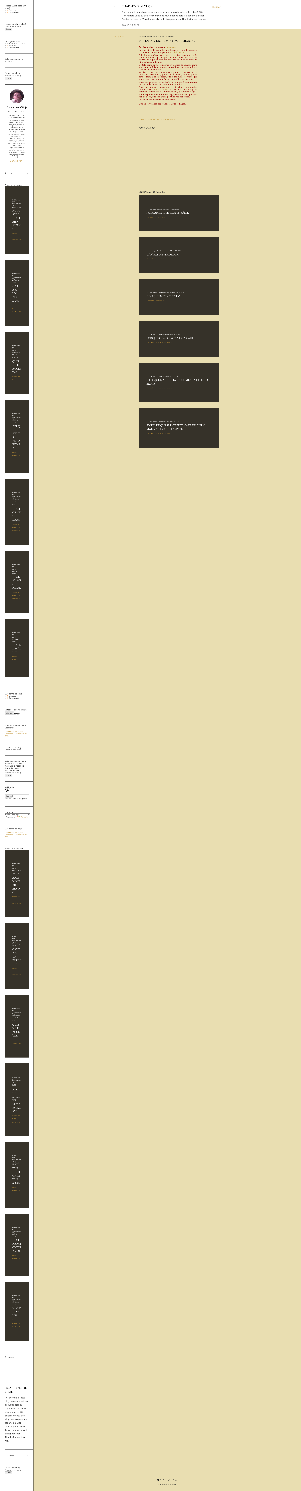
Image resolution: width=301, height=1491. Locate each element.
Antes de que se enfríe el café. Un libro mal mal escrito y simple (176, 427)
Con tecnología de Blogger (169, 1480)
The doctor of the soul (16, 512)
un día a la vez (160, 89)
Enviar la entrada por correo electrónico (161, 119)
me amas (171, 47)
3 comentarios (160, 217)
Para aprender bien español (168, 212)
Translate (24, 817)
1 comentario (160, 300)
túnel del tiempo (177, 52)
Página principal (130, 25)
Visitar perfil (17, 161)
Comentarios (13, 12)
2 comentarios (160, 259)
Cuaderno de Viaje (136, 6)
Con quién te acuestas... (164, 296)
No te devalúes (16, 648)
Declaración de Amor (16, 582)
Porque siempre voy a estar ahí (170, 338)
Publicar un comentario (164, 342)
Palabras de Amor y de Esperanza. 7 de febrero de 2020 (16, 734)
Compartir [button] (118, 36)
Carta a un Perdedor (162, 254)
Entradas (12, 10)
